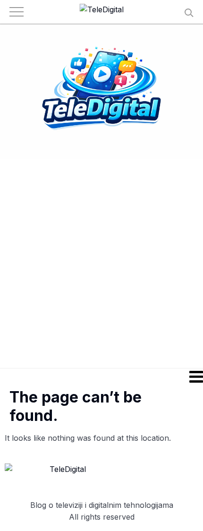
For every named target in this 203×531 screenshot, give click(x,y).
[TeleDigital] (102, 10)
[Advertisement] (101, 263)
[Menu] (101, 376)
